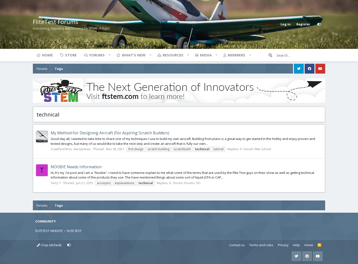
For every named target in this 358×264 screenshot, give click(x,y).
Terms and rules (261, 245)
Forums (97, 55)
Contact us (237, 245)
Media (206, 55)
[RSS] (319, 245)
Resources (173, 55)
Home (47, 55)
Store (71, 55)
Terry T (56, 183)
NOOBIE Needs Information (76, 166)
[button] (109, 55)
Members (236, 55)
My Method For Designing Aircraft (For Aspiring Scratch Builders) (110, 133)
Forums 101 (192, 183)
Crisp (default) (50, 245)
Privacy (283, 245)
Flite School (262, 149)
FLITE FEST (74, 231)
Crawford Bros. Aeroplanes (71, 149)
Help (296, 245)
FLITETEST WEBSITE (49, 231)
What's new (134, 55)
